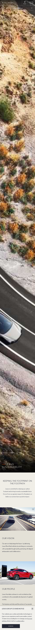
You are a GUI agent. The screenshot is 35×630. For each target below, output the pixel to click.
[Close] (32, 608)
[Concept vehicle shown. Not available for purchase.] (32, 509)
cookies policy (20, 621)
